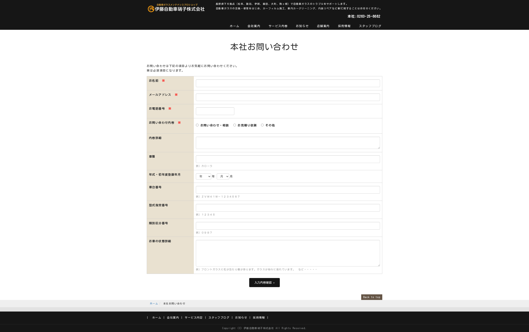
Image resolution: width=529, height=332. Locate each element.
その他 (269, 125)
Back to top (371, 297)
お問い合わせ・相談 (214, 125)
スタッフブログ (370, 26)
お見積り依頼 (246, 125)
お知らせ (302, 26)
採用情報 (344, 26)
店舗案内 (323, 26)
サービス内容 (278, 26)
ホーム (234, 26)
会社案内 (254, 26)
